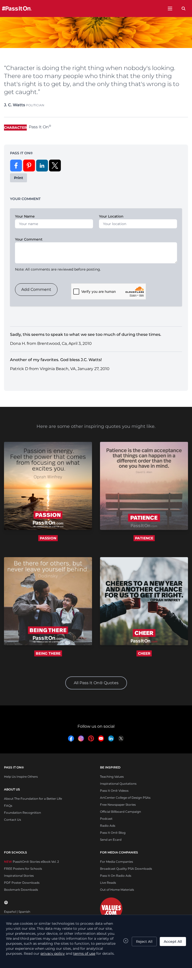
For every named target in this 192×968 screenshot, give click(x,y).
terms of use (84, 953)
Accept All (173, 941)
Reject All (144, 941)
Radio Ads (107, 825)
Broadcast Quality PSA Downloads (126, 868)
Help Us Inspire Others (21, 776)
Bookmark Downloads (21, 889)
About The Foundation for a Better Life (33, 798)
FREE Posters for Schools (23, 868)
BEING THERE (48, 653)
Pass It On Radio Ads (115, 875)
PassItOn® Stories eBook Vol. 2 (31, 861)
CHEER (144, 653)
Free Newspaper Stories (118, 804)
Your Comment (28, 239)
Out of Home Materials (117, 889)
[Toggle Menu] (170, 9)
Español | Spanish (17, 911)
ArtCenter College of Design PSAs (125, 797)
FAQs (8, 805)
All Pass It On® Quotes (96, 682)
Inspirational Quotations (118, 783)
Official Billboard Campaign (120, 811)
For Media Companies (116, 861)
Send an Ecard (111, 839)
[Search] (183, 8)
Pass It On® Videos (114, 790)
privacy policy (52, 953)
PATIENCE (144, 538)
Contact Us (12, 819)
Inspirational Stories (19, 875)
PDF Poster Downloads (22, 882)
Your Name (25, 216)
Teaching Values (112, 776)
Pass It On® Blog (113, 832)
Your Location (111, 216)
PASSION (48, 538)
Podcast (106, 818)
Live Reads (108, 882)
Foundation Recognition (22, 812)
